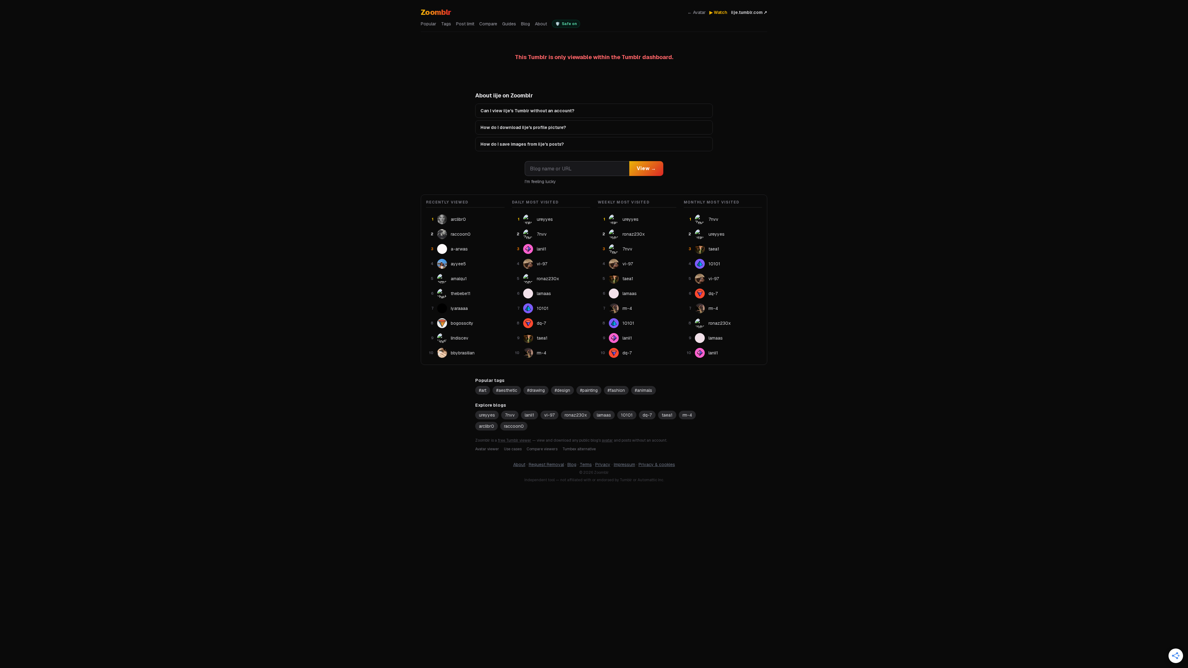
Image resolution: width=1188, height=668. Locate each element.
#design (562, 390)
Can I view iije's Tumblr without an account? (527, 110)
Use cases (513, 449)
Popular (428, 24)
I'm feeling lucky (540, 181)
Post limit (465, 24)
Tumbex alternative (579, 449)
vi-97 (549, 415)
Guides (509, 24)
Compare (488, 24)
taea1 (667, 415)
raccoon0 (514, 426)
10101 (627, 415)
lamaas (604, 415)
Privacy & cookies (657, 464)
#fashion (616, 390)
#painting (589, 390)
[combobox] (577, 168)
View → (646, 168)
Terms (586, 464)
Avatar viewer (487, 449)
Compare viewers (542, 449)
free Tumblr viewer (514, 440)
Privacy (602, 464)
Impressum (624, 464)
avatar (607, 440)
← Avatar (696, 12)
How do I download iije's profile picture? (523, 127)
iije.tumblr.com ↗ (749, 12)
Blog (525, 24)
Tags (446, 24)
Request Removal (546, 464)
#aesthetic (506, 390)
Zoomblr (436, 12)
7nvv (510, 415)
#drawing (536, 390)
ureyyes (487, 415)
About (541, 24)
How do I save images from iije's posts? (522, 144)
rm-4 (687, 415)
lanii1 (529, 415)
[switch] (566, 24)
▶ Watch (718, 12)
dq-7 (647, 415)
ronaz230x (576, 415)
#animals (643, 390)
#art (482, 390)
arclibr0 (486, 426)
